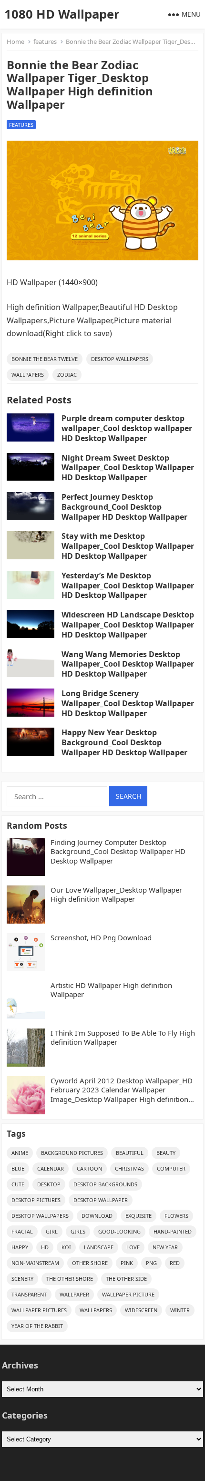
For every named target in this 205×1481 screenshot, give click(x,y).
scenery (22, 1278)
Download (97, 1215)
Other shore (90, 1262)
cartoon (89, 1168)
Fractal (22, 1231)
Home (15, 41)
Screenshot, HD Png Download (101, 937)
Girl (52, 1231)
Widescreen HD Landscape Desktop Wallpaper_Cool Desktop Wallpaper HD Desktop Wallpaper (128, 624)
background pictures (72, 1152)
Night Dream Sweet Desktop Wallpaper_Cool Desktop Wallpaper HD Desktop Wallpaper (128, 468)
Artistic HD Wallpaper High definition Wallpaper (111, 990)
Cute (17, 1184)
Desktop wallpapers (119, 358)
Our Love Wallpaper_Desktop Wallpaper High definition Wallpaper (116, 894)
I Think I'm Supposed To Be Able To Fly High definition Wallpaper (123, 1037)
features (45, 41)
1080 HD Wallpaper (62, 14)
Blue (17, 1168)
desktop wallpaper (100, 1199)
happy (19, 1247)
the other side (126, 1278)
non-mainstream (35, 1262)
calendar (50, 1168)
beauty (165, 1152)
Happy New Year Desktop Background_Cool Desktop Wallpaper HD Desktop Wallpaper (124, 742)
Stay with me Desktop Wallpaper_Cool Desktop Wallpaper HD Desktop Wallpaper (128, 546)
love (133, 1247)
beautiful (130, 1152)
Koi (66, 1247)
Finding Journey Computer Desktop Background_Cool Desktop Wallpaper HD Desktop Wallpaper (118, 851)
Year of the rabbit (37, 1325)
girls (78, 1231)
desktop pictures (36, 1199)
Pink (127, 1262)
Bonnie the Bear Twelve (44, 358)
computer (171, 1168)
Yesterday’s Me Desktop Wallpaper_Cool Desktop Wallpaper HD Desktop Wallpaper (128, 585)
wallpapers (27, 374)
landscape (98, 1247)
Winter (180, 1310)
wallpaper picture (128, 1294)
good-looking (119, 1231)
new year (165, 1247)
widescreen (141, 1310)
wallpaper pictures (39, 1310)
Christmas (129, 1168)
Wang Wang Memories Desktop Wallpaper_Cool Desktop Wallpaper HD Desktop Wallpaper (128, 664)
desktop (49, 1184)
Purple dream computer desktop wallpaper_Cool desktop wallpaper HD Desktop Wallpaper (127, 428)
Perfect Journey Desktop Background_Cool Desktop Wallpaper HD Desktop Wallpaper (124, 507)
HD (45, 1247)
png (151, 1262)
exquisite (138, 1215)
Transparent (29, 1294)
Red (175, 1262)
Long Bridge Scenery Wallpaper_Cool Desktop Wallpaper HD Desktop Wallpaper (128, 703)
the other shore (69, 1278)
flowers (176, 1215)
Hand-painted (173, 1231)
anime (19, 1152)
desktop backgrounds (105, 1184)
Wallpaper (74, 1294)
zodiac (67, 374)
